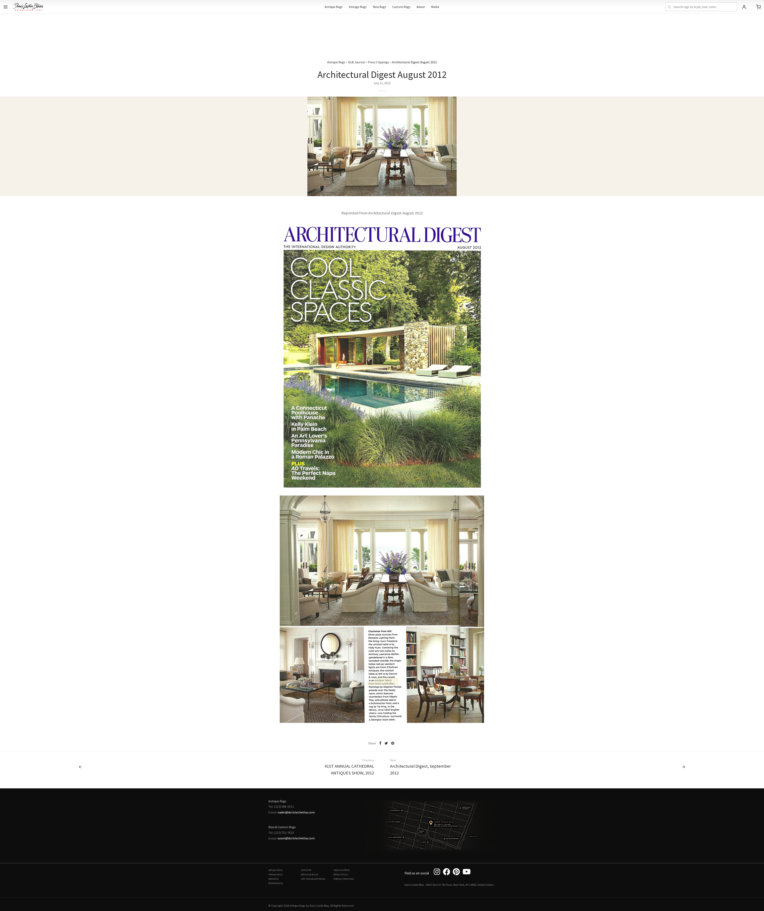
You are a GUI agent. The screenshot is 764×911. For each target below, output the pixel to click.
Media (435, 7)
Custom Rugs (401, 7)
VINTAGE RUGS (275, 874)
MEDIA (322, 879)
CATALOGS (338, 870)
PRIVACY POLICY (340, 874)
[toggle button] (5, 7)
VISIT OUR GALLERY (310, 879)
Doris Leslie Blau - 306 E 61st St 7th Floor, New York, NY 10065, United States (449, 885)
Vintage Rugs (358, 7)
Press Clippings (378, 62)
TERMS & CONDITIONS (343, 879)
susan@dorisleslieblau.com (296, 838)
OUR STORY (306, 870)
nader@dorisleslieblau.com (296, 812)
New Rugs (379, 7)
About (421, 7)
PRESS (347, 870)
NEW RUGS (273, 879)
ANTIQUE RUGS (275, 870)
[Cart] (758, 7)
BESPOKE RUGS (275, 883)
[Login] (744, 7)
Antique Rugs (334, 7)
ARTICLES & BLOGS (309, 874)
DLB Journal (356, 62)
